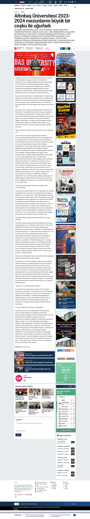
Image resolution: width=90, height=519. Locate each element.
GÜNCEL (29, 5)
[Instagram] (23, 494)
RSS (17, 504)
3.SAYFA (23, 5)
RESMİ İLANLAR (19, 8)
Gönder (18, 435)
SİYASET (38, 5)
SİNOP (61, 5)
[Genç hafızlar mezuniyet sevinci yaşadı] (35, 392)
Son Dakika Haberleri (42, 490)
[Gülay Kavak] (18, 378)
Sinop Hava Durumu (41, 482)
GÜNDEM (17, 5)
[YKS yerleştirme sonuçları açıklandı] (48, 392)
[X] (18, 494)
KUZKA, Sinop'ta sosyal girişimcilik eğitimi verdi (48, 411)
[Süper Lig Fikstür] (74, 435)
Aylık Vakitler (61, 382)
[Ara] (75, 2)
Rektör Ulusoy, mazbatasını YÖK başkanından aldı (19, 398)
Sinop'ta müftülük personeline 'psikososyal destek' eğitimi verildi (34, 412)
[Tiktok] (31, 494)
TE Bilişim (73, 504)
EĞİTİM (22, 12)
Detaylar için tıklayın (66, 430)
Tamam (16, 509)
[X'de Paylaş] (63, 48)
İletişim (54, 482)
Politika (50, 5)
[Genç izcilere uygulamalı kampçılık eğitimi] (21, 405)
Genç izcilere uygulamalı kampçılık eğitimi (20, 411)
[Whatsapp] (15, 497)
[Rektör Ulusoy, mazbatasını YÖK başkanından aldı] (21, 392)
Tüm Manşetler (40, 488)
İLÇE (34, 5)
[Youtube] (28, 494)
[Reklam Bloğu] (66, 64)
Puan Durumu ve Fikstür (42, 487)
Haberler (16, 12)
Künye (66, 482)
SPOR (65, 5)
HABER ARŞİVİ (29, 8)
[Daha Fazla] (69, 48)
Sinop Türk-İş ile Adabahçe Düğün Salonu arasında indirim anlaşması (35, 515)
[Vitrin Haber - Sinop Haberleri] (19, 2)
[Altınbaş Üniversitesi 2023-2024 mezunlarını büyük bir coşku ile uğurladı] (34, 64)
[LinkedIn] (26, 494)
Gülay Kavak (27, 377)
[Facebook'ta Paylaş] (61, 48)
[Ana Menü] (75, 7)
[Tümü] (74, 80)
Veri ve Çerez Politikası (66, 507)
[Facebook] (15, 494)
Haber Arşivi (40, 491)
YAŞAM (45, 5)
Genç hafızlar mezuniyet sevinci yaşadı (33, 398)
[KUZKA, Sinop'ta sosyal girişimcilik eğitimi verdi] (48, 405)
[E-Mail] (24, 380)
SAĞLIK (56, 5)
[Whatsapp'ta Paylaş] (66, 48)
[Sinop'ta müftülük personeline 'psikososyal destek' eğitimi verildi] (35, 405)
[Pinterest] (20, 494)
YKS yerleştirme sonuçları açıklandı (46, 397)
